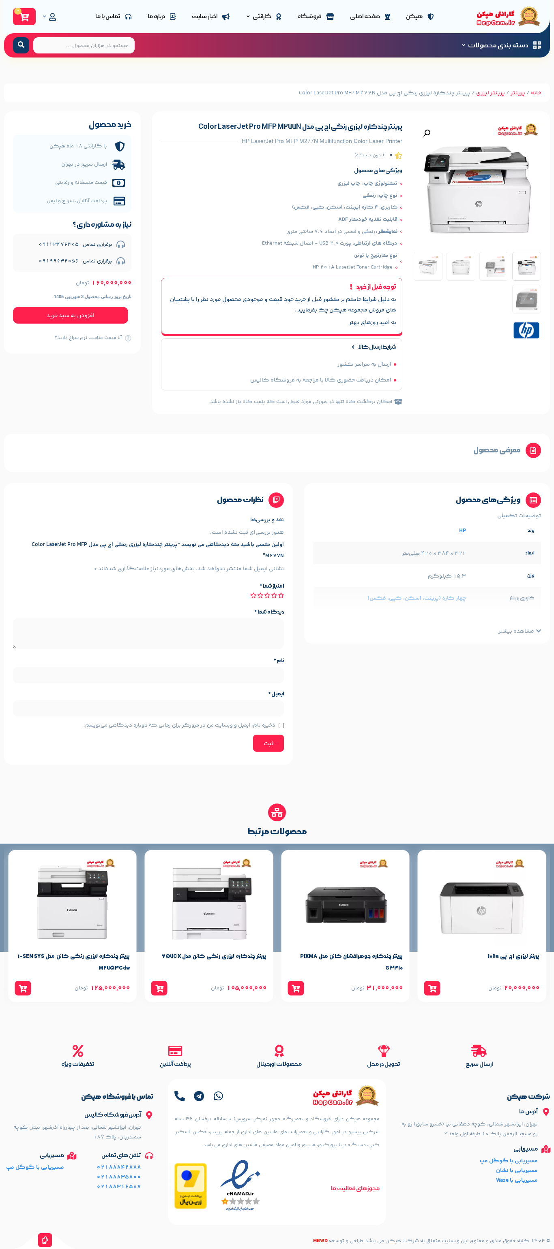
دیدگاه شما (269, 612)
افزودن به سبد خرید (70, 315)
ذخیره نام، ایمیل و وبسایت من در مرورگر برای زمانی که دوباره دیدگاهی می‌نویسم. (179, 725)
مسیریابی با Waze (517, 1180)
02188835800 (119, 1177)
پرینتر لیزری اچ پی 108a (513, 956)
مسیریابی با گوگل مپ (509, 1161)
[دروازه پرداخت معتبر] (190, 1207)
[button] (426, 133)
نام (278, 660)
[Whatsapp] (218, 1096)
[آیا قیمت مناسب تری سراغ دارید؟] (128, 338)
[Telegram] (199, 1096)
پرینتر (518, 93)
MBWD (320, 1241)
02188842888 (119, 1167)
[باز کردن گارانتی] (248, 16)
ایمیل (276, 694)
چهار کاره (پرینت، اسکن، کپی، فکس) (416, 598)
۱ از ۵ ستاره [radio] (281, 595)
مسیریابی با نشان (517, 1170)
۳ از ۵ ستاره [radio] (267, 595)
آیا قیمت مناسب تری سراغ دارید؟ (88, 338)
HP (462, 530)
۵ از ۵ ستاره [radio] (253, 595)
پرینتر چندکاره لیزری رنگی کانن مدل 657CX (214, 956)
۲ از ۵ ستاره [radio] (274, 595)
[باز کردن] (44, 16)
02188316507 (119, 1187)
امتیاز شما (272, 586)
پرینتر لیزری (490, 93)
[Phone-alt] (179, 1096)
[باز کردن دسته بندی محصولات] (463, 45)
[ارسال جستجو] (21, 45)
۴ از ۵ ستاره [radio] (260, 595)
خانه (536, 93)
